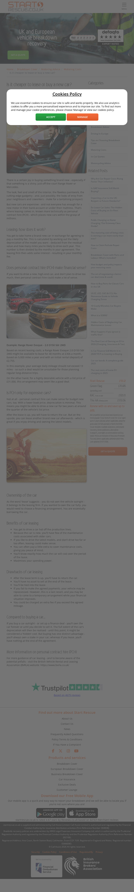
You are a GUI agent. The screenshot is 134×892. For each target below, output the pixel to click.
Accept (50, 117)
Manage (82, 117)
